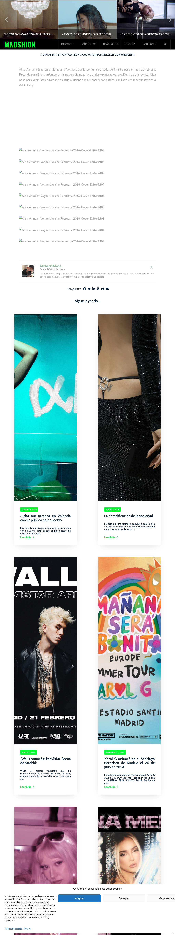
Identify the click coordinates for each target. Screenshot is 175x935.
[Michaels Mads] (28, 271)
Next (167, 19)
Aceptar (79, 898)
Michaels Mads (50, 266)
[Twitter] (152, 267)
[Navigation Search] (165, 44)
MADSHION (20, 44)
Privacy (27, 928)
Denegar (124, 898)
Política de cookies (13, 928)
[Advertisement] (87, 118)
